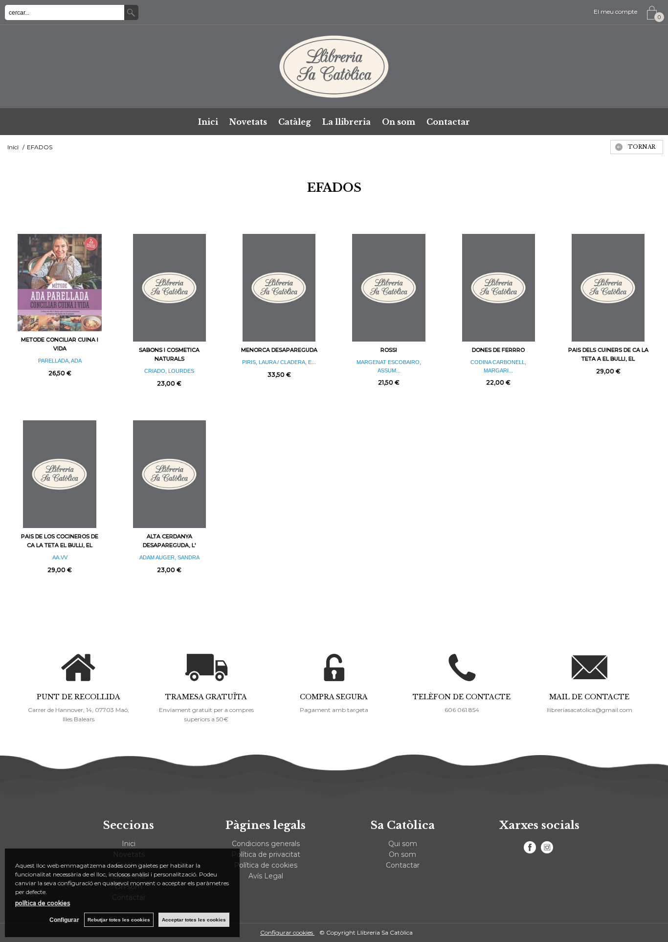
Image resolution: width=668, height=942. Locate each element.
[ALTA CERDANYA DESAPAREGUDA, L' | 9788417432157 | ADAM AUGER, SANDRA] (169, 474)
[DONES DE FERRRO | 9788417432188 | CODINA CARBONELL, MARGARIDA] (498, 288)
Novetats (248, 122)
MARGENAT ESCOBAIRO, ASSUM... (388, 366)
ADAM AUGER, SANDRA (169, 557)
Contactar (448, 122)
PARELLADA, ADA (60, 361)
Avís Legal (265, 876)
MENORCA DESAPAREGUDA (279, 349)
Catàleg (294, 122)
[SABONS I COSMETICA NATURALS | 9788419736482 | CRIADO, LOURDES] (169, 288)
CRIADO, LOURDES (169, 371)
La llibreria (346, 122)
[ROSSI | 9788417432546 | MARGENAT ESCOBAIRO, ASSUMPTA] (389, 288)
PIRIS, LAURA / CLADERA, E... (279, 362)
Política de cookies (265, 865)
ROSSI (388, 349)
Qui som (402, 843)
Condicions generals (266, 843)
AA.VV (59, 557)
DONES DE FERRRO (498, 349)
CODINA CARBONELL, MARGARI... (498, 366)
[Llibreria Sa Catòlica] (334, 66)
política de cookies (42, 903)
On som (398, 122)
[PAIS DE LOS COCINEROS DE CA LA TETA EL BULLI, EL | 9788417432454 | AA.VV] (60, 474)
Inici (208, 122)
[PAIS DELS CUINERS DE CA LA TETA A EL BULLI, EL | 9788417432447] (608, 288)
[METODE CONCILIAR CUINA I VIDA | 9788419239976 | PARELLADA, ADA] (60, 282)
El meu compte (615, 11)
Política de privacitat (265, 854)
